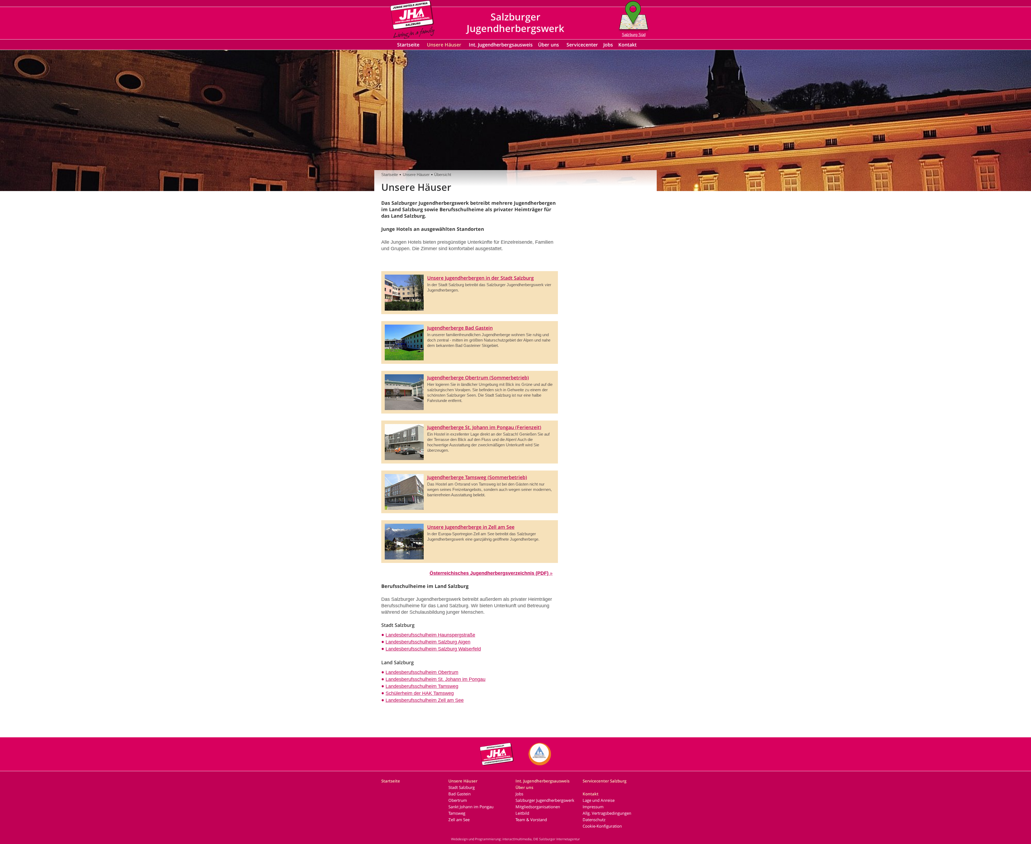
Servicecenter (582, 44)
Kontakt (627, 44)
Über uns (548, 44)
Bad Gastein (459, 793)
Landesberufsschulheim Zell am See (425, 700)
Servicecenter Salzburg (604, 781)
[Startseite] (412, 36)
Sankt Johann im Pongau (470, 806)
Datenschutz (594, 819)
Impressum (593, 806)
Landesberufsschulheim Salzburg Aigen (428, 642)
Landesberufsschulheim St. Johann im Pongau (435, 679)
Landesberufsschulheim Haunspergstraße (430, 635)
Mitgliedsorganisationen (538, 806)
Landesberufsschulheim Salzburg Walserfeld (433, 649)
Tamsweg (456, 813)
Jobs (608, 44)
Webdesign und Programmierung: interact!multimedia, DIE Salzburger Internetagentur (515, 839)
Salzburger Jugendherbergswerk (545, 800)
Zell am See (459, 819)
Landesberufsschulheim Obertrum (422, 672)
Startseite (408, 44)
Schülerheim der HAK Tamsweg (420, 693)
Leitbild (522, 813)
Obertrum (457, 800)
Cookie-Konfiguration (602, 826)
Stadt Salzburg (461, 787)
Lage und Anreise (599, 800)
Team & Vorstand (531, 819)
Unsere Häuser (444, 44)
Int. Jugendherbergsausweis (501, 44)
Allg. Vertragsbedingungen (607, 813)
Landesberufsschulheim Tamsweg (422, 686)
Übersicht (442, 174)
